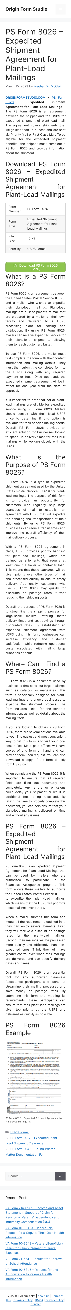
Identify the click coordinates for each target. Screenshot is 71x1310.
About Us (44, 1296)
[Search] (60, 1176)
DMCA (39, 1300)
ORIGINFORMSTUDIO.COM (25, 97)
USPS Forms (19, 1132)
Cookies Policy (23, 1300)
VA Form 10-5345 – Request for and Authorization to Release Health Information (31, 1274)
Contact (36, 1304)
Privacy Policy (55, 1300)
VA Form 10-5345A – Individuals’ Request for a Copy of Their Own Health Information (34, 1232)
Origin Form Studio (26, 9)
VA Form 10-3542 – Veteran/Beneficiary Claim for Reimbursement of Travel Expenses (34, 1248)
